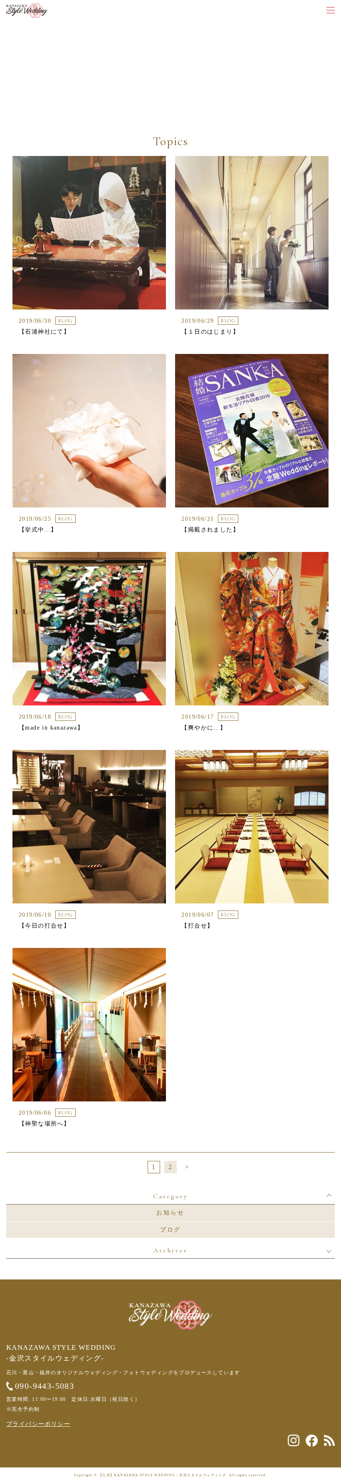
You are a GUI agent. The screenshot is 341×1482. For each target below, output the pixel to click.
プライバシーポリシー (38, 1424)
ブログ (170, 1230)
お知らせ (170, 1213)
